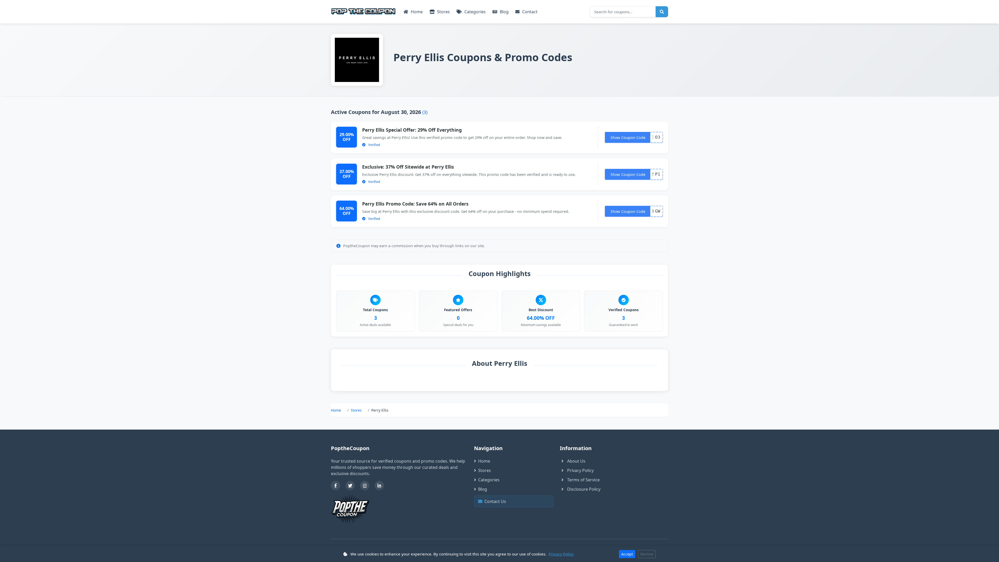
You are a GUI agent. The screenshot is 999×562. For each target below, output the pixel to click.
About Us (576, 461)
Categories (474, 12)
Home (416, 12)
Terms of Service (583, 480)
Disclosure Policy (583, 489)
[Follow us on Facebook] (335, 485)
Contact (529, 12)
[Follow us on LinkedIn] (379, 485)
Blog (504, 12)
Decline (646, 554)
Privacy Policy (580, 470)
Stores (443, 12)
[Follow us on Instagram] (364, 485)
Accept (627, 554)
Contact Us (515, 501)
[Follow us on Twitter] (350, 485)
